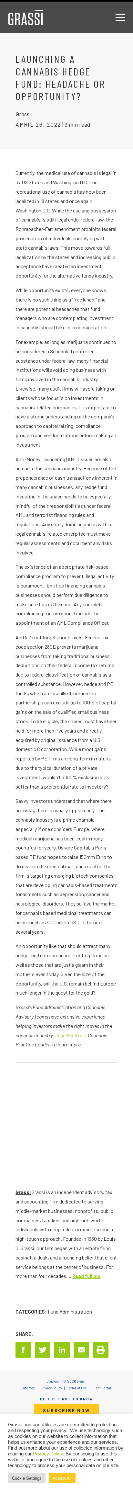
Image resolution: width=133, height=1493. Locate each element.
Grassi (23, 1192)
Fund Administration (70, 1311)
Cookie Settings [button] (27, 1478)
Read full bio (86, 1276)
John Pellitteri (70, 1035)
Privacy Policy (48, 1453)
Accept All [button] (62, 1478)
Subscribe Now (66, 1410)
